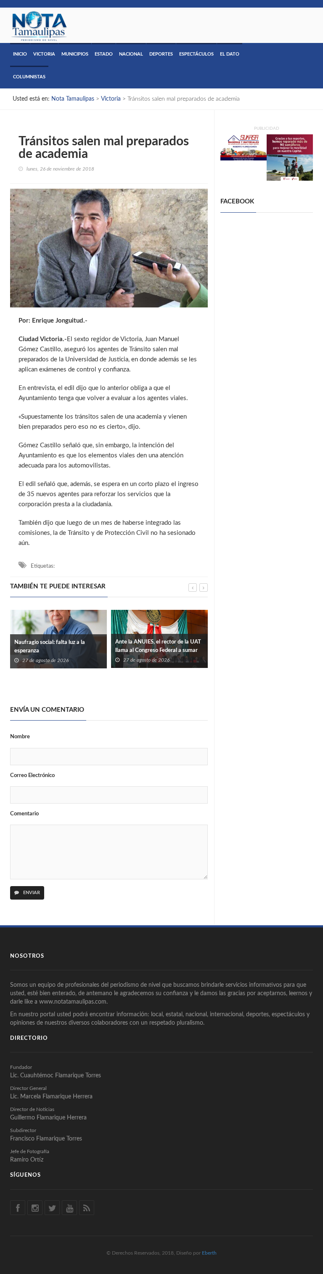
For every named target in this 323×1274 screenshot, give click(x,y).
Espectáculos (196, 54)
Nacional (131, 54)
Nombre (20, 737)
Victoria (44, 54)
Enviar (31, 892)
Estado (104, 54)
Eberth (209, 1252)
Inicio (20, 54)
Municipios (74, 54)
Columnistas (29, 77)
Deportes (161, 54)
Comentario (24, 814)
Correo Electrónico (32, 775)
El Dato (229, 54)
